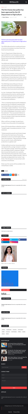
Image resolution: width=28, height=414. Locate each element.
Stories (3, 333)
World (7, 333)
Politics (19, 331)
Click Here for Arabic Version (7, 231)
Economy (14, 329)
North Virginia (14, 331)
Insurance (8, 331)
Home (2, 7)
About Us (10, 412)
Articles (3, 329)
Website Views (5, 290)
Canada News (8, 329)
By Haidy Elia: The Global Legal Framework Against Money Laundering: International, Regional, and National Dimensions (17, 351)
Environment (20, 329)
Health (5, 7)
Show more (24, 179)
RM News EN (14, 2)
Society (23, 331)
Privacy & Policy (16, 412)
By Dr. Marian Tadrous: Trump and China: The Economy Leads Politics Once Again (17, 358)
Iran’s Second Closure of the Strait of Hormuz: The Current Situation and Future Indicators (17, 345)
